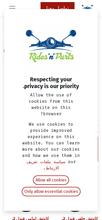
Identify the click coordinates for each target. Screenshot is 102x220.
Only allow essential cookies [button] (51, 191)
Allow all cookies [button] (51, 180)
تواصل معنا (57, 8)
